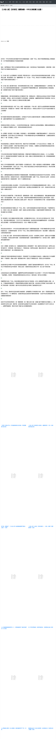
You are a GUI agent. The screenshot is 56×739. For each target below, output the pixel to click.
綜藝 (37, 2)
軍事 (13, 2)
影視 (30, 2)
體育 (17, 2)
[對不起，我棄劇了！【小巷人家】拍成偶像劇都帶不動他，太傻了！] (14, 524)
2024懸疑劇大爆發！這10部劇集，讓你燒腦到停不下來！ (13, 728)
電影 (34, 2)
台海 (24, 2)
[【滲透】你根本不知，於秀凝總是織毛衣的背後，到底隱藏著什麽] (14, 423)
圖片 (47, 2)
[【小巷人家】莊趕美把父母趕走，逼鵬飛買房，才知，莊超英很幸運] (41, 423)
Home (6, 2)
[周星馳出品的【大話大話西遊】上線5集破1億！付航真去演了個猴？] (41, 726)
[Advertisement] (28, 317)
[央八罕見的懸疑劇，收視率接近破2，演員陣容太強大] (41, 625)
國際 (10, 2)
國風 (44, 2)
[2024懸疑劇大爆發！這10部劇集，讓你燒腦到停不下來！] (14, 726)
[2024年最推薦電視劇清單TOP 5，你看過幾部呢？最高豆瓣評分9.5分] (14, 625)
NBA (20, 2)
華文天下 (7, 5)
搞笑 (50, 2)
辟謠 (40, 2)
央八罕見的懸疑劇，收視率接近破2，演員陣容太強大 (39, 627)
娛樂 (27, 2)
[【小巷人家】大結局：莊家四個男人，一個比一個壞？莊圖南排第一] (41, 524)
